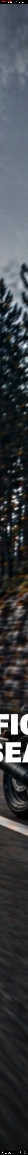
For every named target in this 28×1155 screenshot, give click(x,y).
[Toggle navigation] (26, 2)
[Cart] (19, 2)
